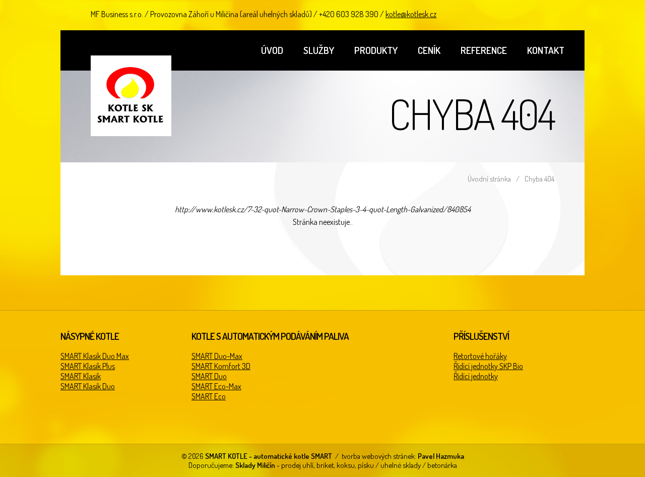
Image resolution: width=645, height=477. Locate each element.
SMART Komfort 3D (220, 366)
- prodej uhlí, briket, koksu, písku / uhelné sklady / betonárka (346, 464)
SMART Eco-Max (216, 386)
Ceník (429, 50)
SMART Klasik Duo (87, 386)
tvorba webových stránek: (403, 455)
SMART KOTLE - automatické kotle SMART (131, 95)
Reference (484, 50)
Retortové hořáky (480, 356)
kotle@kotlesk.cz (410, 14)
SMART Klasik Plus (87, 366)
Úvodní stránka (489, 178)
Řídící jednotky (476, 376)
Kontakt (545, 50)
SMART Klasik (80, 376)
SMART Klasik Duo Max (94, 356)
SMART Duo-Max (216, 356)
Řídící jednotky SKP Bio (488, 366)
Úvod (272, 50)
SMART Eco (208, 396)
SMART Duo (209, 376)
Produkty (376, 50)
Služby (318, 50)
